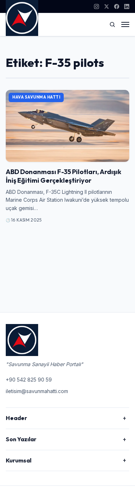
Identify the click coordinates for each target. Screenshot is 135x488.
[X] (106, 6)
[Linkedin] (126, 6)
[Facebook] (116, 6)
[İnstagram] (96, 6)
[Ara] (112, 24)
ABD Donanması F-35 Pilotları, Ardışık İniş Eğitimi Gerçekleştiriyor (63, 176)
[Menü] (125, 24)
